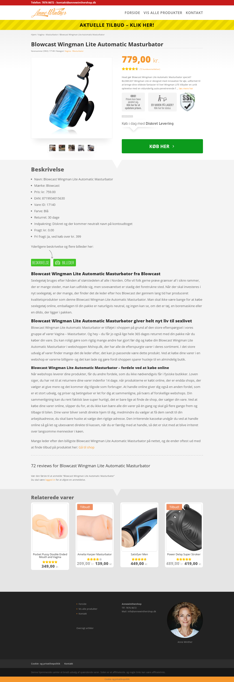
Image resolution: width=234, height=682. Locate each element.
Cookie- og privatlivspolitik (45, 663)
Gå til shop (86, 447)
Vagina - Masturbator (48, 34)
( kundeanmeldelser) (150, 69)
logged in (50, 479)
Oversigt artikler (85, 628)
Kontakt (194, 13)
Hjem (33, 34)
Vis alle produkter (163, 13)
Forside (132, 13)
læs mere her (186, 88)
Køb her (159, 146)
